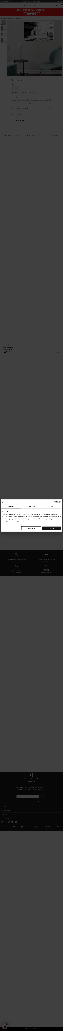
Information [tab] (31, 506)
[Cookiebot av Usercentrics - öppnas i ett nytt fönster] (54, 502)
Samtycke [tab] (11, 506)
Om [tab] (52, 506)
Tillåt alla (51, 528)
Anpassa (30, 528)
